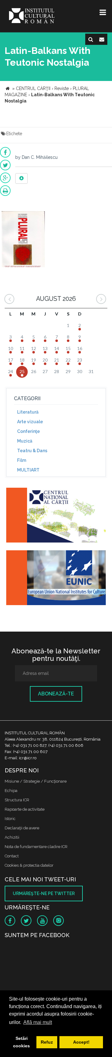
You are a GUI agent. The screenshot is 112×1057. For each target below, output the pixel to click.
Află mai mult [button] (37, 1022)
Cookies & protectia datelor (29, 865)
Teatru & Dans (32, 450)
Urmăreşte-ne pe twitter (44, 893)
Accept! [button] (81, 1042)
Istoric (10, 818)
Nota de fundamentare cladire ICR (36, 846)
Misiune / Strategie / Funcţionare (36, 781)
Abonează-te (56, 694)
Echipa (11, 790)
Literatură (28, 412)
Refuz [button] (47, 1042)
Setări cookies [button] (21, 1042)
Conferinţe (28, 431)
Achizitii (12, 837)
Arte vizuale (30, 421)
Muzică (24, 440)
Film (21, 460)
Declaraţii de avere (22, 828)
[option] (23, 240)
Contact (12, 856)
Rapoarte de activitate (24, 809)
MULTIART (28, 469)
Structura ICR (17, 800)
